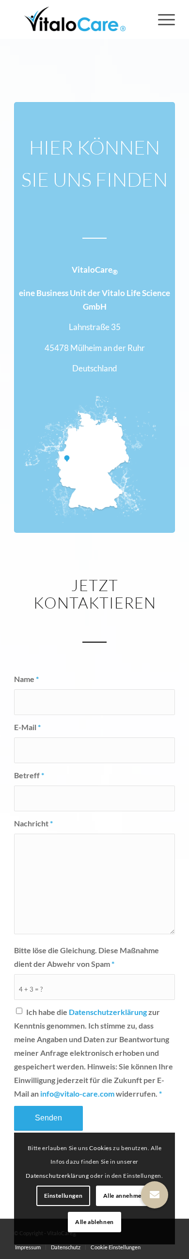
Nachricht (33, 823)
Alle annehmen (124, 1195)
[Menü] (161, 19)
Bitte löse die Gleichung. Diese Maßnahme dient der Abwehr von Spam (86, 957)
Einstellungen (63, 1195)
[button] (154, 1194)
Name (26, 679)
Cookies (100, 1148)
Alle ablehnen (94, 1221)
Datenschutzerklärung (108, 1012)
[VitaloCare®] (78, 19)
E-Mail (27, 727)
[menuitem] (161, 19)
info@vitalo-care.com (77, 1093)
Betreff (29, 775)
